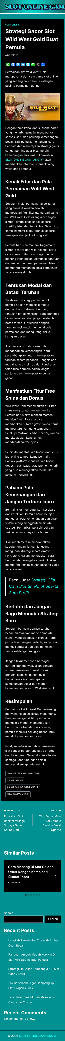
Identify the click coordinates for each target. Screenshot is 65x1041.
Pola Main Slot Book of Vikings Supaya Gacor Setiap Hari (14, 820)
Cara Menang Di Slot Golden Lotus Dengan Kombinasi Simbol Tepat (31, 872)
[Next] (55, 876)
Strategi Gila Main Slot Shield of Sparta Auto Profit (33, 586)
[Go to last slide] (9, 876)
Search (8, 913)
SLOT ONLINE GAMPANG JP (23, 787)
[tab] (26, 895)
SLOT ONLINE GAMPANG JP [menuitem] (24, 159)
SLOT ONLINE (12, 24)
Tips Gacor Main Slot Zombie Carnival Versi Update (50, 820)
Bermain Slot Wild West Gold (23, 773)
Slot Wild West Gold (18, 794)
